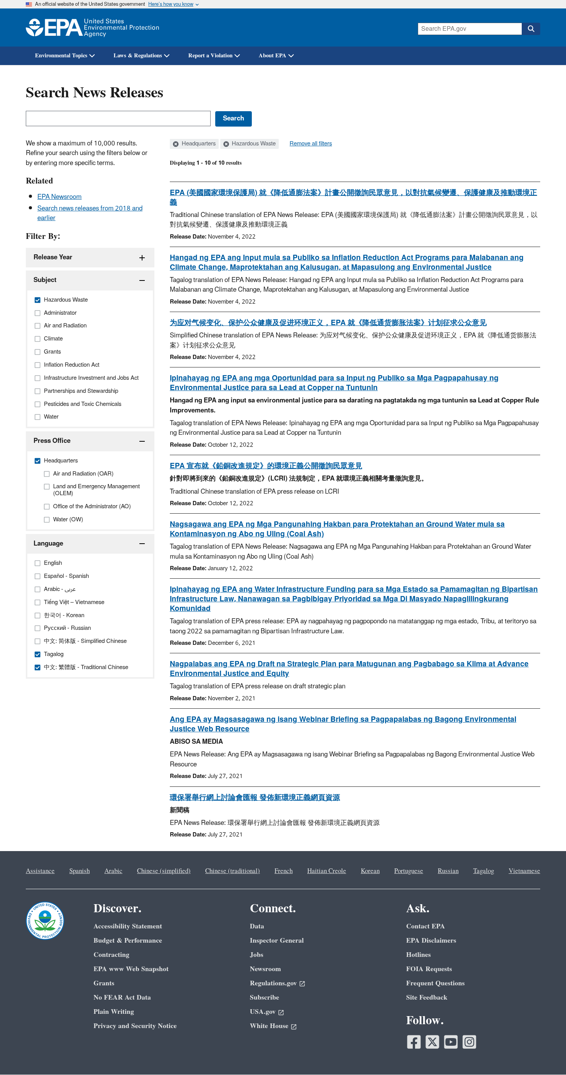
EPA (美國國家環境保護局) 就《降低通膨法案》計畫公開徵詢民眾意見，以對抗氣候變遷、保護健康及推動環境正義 (353, 197)
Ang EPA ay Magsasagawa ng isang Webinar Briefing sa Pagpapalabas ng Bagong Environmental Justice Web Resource (343, 724)
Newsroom (265, 969)
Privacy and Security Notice (135, 1026)
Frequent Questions (435, 983)
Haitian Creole (326, 871)
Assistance (40, 871)
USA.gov (263, 1012)
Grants (104, 983)
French (284, 871)
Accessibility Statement (128, 926)
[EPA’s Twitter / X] (432, 1042)
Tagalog (483, 871)
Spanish (79, 871)
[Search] (531, 29)
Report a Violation (210, 56)
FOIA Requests (429, 969)
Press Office (51, 441)
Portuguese (408, 871)
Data (257, 926)
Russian (448, 871)
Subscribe (264, 997)
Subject (45, 280)
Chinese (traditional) (232, 871)
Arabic (113, 871)
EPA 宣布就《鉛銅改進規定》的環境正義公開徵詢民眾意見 (266, 466)
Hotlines (418, 955)
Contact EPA (425, 926)
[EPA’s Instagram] (469, 1042)
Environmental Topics (61, 56)
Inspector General (277, 940)
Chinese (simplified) (164, 871)
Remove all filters (311, 144)
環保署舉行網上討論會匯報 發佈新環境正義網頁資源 (255, 797)
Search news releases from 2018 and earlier (89, 213)
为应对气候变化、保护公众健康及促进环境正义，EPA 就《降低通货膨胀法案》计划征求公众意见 (328, 323)
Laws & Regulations (138, 56)
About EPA (272, 56)
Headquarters (198, 144)
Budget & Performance (128, 940)
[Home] (92, 27)
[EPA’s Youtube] (451, 1042)
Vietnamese (524, 871)
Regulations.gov (273, 983)
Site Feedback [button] (426, 997)
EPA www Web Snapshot (131, 969)
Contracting (111, 955)
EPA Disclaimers (431, 940)
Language (48, 544)
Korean (370, 871)
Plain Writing (114, 1012)
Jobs (256, 955)
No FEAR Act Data (122, 997)
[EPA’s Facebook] (414, 1042)
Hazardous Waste (253, 144)
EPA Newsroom (59, 197)
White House (269, 1026)
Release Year (52, 257)
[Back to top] (544, 1053)
